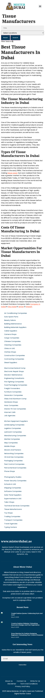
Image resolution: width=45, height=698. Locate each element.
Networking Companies (13, 453)
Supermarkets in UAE (12, 498)
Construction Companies (14, 355)
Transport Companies (13, 520)
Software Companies (13, 491)
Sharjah (29, 306)
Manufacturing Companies (15, 435)
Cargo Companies (11, 338)
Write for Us (35, 681)
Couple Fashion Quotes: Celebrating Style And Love (26, 614)
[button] (40, 6)
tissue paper (13, 173)
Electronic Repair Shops (14, 371)
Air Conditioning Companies (15, 313)
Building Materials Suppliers (15, 327)
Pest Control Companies (14, 464)
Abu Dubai (12, 306)
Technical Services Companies (16, 506)
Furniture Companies (12, 392)
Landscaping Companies (14, 425)
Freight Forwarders (12, 388)
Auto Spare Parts (11, 317)
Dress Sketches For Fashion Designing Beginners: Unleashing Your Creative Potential (27, 634)
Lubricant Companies (13, 432)
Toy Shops (8, 513)
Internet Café (9, 412)
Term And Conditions (29, 684)
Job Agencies (9, 415)
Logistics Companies (12, 428)
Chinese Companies (12, 341)
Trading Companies (12, 516)
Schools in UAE (10, 484)
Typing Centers (10, 527)
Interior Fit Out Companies (15, 409)
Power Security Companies (15, 480)
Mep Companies (11, 443)
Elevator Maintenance (13, 375)
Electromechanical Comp (14, 368)
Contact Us (21, 681)
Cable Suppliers (10, 331)
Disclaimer (11, 684)
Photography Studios (12, 477)
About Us (9, 681)
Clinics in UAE (9, 348)
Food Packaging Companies (15, 385)
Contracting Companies (14, 359)
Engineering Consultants (14, 378)
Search (15, 37)
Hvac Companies (11, 405)
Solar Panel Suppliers (12, 495)
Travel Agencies (10, 523)
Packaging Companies (13, 460)
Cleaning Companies (12, 345)
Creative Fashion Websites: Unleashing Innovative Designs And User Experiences (25, 624)
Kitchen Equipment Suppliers (16, 421)
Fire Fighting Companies (14, 382)
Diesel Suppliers (10, 362)
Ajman (21, 306)
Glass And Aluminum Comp (15, 398)
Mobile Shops (9, 446)
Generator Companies (13, 395)
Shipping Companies (12, 488)
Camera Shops (10, 334)
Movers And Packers (12, 450)
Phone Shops (9, 471)
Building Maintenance (13, 324)
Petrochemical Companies (15, 468)
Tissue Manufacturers (13, 509)
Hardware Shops (11, 402)
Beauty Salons (10, 320)
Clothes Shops (10, 352)
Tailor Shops (9, 502)
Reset (5, 37)
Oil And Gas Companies (13, 457)
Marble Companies (12, 439)
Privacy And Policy (22, 686)
